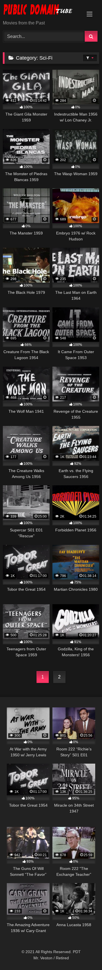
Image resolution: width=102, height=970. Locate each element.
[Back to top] (84, 953)
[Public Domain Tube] (42, 10)
